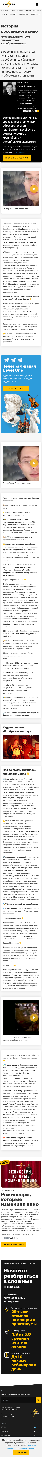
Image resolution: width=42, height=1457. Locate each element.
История (4, 10)
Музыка (13, 14)
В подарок (5, 1435)
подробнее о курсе (13, 1244)
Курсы (3, 1427)
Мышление (37, 10)
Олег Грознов (26, 86)
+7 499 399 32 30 (7, 1416)
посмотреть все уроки (17, 158)
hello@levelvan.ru (9, 1410)
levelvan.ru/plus (21, 152)
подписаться (16, 388)
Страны (12, 10)
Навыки (4, 14)
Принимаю (21, 1452)
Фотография (35, 14)
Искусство (23, 14)
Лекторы (4, 1431)
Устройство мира (24, 10)
